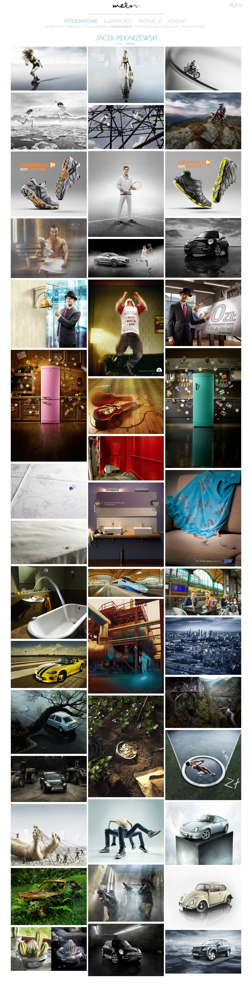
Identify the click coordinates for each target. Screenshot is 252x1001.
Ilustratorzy (118, 21)
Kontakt (177, 21)
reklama (130, 43)
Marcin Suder (169, 26)
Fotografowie (81, 21)
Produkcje (150, 21)
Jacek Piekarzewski (120, 26)
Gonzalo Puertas (95, 26)
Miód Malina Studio (192, 26)
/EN (236, 5)
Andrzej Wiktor (55, 26)
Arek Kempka (74, 26)
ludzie (119, 43)
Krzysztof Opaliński (146, 26)
